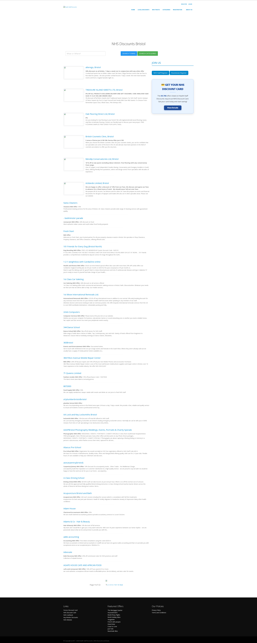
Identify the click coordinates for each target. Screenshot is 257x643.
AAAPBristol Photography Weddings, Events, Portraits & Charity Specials (97, 430)
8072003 (67, 386)
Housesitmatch (112, 613)
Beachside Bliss (113, 631)
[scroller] (253, 640)
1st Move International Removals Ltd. (81, 294)
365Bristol (68, 342)
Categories (166, 10)
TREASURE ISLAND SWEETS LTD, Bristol (104, 89)
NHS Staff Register (160, 73)
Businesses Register (179, 73)
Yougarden (111, 619)
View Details (172, 108)
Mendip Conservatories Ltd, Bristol (102, 159)
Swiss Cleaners (70, 202)
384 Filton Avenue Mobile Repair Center (82, 358)
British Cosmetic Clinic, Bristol (100, 136)
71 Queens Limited (72, 373)
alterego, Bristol (93, 67)
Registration (177, 10)
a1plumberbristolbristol (74, 399)
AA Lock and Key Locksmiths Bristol (80, 414)
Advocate (67, 552)
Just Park (110, 629)
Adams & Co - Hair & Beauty (76, 521)
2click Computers (71, 312)
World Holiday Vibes (114, 617)
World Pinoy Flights (114, 615)
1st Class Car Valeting (73, 279)
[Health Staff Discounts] (70, 7)
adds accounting (71, 537)
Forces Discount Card (70, 610)
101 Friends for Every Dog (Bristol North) (82, 246)
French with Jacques (114, 622)
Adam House (69, 508)
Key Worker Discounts (70, 617)
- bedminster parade (73, 218)
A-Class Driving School (73, 478)
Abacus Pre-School (72, 447)
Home (133, 10)
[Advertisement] (123, 27)
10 (118, 585)
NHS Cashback (68, 615)
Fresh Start (68, 231)
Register (184, 4)
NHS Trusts (156, 10)
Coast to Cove (112, 626)
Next (121, 585)
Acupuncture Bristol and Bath (77, 493)
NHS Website (67, 620)
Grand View (111, 624)
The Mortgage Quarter (115, 610)
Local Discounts (143, 10)
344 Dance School (71, 327)
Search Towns (128, 53)
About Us (189, 10)
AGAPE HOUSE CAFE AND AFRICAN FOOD (82, 565)
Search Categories (147, 53)
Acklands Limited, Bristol (97, 183)
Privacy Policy (156, 610)
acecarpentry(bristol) (73, 462)
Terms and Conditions (159, 613)
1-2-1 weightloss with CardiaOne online (81, 261)
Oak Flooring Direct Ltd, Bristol (100, 114)
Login (190, 4)
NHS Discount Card (69, 613)
